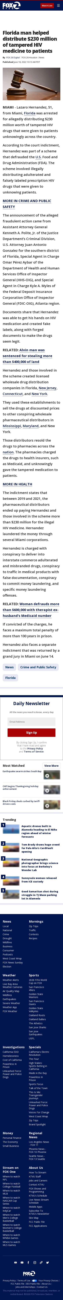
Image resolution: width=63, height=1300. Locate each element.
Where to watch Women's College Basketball (12, 1227)
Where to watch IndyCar (11, 1209)
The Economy (10, 1141)
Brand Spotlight (37, 1124)
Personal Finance (12, 1137)
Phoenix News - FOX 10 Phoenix (37, 1150)
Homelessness (11, 1055)
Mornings (36, 921)
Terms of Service (34, 751)
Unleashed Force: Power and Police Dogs (12, 1074)
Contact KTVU (36, 1184)
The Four (34, 1058)
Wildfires (7, 942)
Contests (34, 934)
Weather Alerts (11, 980)
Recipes (33, 938)
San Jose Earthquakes (35, 1033)
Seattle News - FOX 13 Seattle (37, 1157)
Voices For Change (39, 1112)
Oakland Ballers (37, 1019)
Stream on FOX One (10, 1170)
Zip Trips (33, 926)
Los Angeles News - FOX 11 (39, 1143)
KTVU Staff (35, 1176)
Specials (35, 1047)
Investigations (14, 1047)
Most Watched (14, 766)
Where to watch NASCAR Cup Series (11, 1200)
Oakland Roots (37, 1015)
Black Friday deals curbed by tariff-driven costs (21, 802)
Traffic (32, 930)
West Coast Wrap (12, 958)
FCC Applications (38, 1225)
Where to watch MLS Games (11, 1243)
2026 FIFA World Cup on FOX (38, 981)
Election (7, 966)
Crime (6, 934)
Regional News (35, 1135)
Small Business (11, 1145)
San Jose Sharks (37, 1027)
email (15, 1262)
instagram (34, 1262)
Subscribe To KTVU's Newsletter (39, 1212)
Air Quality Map (11, 991)
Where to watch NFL (11, 1178)
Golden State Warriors (36, 995)
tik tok (41, 1262)
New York (39, 394)
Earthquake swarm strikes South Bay (22, 771)
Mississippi (12, 426)
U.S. (38, 157)
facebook (28, 1262)
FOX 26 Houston (29, 57)
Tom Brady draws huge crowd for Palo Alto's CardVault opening (41, 848)
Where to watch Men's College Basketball (11, 1217)
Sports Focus (36, 1084)
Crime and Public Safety (38, 667)
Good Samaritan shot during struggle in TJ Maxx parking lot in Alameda (40, 895)
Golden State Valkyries (36, 1010)
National (7, 930)
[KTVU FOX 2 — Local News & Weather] (12, 5)
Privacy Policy (35, 748)
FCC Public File (37, 1221)
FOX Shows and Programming (37, 1190)
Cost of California (12, 1059)
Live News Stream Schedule (39, 1201)
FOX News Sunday (13, 962)
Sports (34, 975)
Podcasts (8, 954)
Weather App (10, 1007)
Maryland (31, 426)
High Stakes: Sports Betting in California (38, 1066)
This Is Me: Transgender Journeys (36, 1095)
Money (8, 1133)
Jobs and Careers (38, 1180)
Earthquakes (9, 999)
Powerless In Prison (10, 1065)
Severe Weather (11, 1003)
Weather (9, 975)
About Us (36, 1168)
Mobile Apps (35, 1206)
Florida (29, 113)
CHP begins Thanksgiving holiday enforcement (20, 787)
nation (8, 452)
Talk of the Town (38, 1088)
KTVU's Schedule (38, 1195)
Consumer (8, 950)
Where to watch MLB (11, 1192)
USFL (32, 1038)
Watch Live (47, 6)
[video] (52, 774)
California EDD (11, 1051)
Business (7, 946)
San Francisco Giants (36, 1003)
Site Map (33, 1217)
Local (6, 926)
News (41, 57)
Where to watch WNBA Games (11, 1236)
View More (51, 766)
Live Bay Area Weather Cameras (12, 985)
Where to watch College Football (11, 1185)
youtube (22, 1262)
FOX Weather (10, 1011)
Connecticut (13, 394)
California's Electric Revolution (39, 1053)
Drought (7, 938)
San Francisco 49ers (36, 988)
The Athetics (36, 1023)
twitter (47, 1262)
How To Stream (37, 1172)
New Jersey (47, 388)
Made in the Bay (38, 1073)
